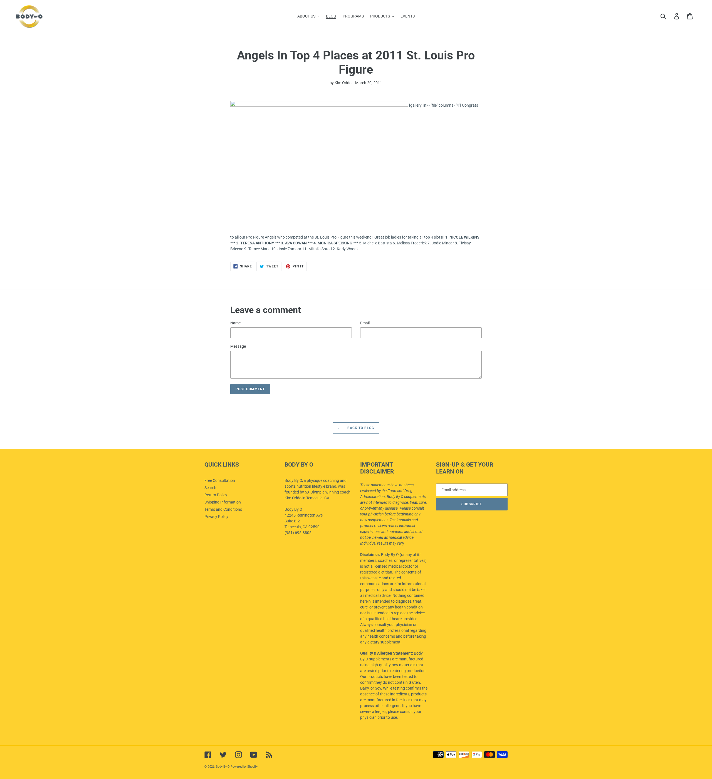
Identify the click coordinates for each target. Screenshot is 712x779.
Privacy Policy (216, 516)
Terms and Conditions (223, 509)
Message (238, 346)
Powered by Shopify (244, 766)
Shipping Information (222, 502)
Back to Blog (360, 428)
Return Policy (215, 495)
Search (210, 487)
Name (235, 323)
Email (365, 323)
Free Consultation (219, 480)
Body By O (223, 766)
